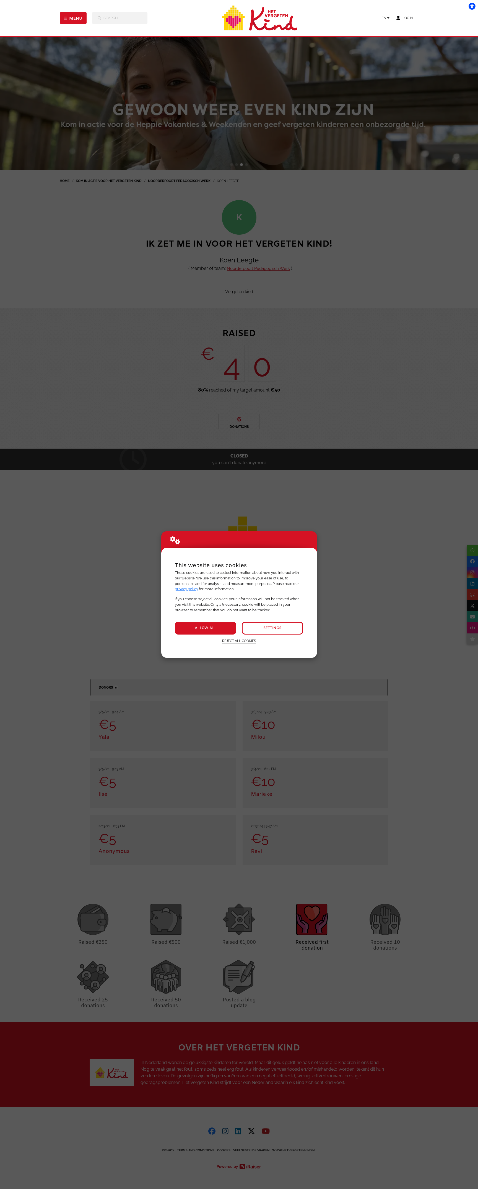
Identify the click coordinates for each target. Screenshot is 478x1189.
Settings (272, 628)
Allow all (206, 628)
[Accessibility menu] (472, 6)
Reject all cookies (239, 641)
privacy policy (186, 589)
